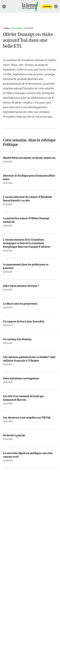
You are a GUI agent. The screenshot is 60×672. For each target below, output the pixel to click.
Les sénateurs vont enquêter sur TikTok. (27, 417)
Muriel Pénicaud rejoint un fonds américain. (29, 158)
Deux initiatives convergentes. (21, 378)
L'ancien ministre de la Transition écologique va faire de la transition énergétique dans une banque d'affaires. (27, 243)
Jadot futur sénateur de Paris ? (21, 286)
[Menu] (4, 6)
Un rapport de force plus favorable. (24, 321)
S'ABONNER (47, 6)
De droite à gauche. (14, 435)
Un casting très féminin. (17, 339)
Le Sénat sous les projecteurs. (20, 303)
